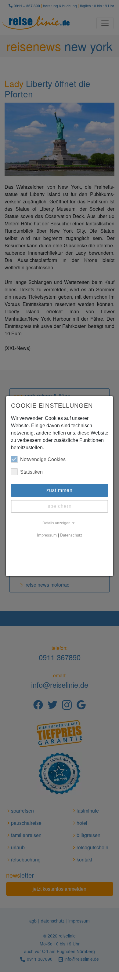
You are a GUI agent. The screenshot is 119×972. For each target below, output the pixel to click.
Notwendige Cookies (43, 459)
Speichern (60, 506)
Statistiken (31, 472)
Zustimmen (59, 490)
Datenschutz (71, 535)
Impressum (47, 535)
